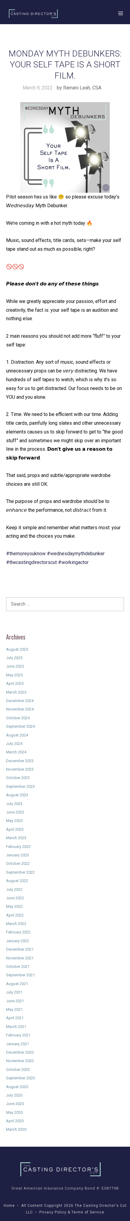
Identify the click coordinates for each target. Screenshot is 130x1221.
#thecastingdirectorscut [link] (31, 562)
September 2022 (20, 872)
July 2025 (14, 658)
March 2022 (16, 923)
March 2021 (16, 1026)
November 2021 (20, 958)
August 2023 (17, 795)
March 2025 (16, 692)
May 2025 (14, 675)
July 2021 (14, 992)
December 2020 (20, 1052)
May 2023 (14, 820)
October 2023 (18, 777)
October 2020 (18, 1069)
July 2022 (14, 889)
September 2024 (20, 726)
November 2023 (20, 769)
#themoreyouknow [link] (26, 553)
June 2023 (15, 812)
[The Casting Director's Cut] (33, 13)
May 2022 (14, 906)
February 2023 (18, 846)
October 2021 (18, 966)
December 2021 (20, 949)
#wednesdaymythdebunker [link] (76, 553)
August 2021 (17, 983)
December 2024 (20, 700)
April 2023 (15, 829)
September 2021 (20, 975)
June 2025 (15, 666)
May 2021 (14, 1009)
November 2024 (20, 709)
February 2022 (18, 932)
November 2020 (20, 1060)
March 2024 (16, 752)
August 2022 (17, 880)
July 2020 (14, 1095)
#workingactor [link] (73, 562)
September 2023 (20, 786)
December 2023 (20, 761)
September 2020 (20, 1078)
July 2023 (14, 803)
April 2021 (15, 1018)
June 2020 (15, 1103)
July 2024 (14, 743)
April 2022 (15, 915)
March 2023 (16, 838)
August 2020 (17, 1086)
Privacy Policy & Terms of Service (71, 1212)
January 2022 (17, 941)
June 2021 (15, 1001)
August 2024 (17, 735)
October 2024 (18, 718)
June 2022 (15, 898)
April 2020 (15, 1121)
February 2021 (18, 1035)
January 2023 (17, 855)
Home (9, 1205)
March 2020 (16, 1129)
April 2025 (15, 683)
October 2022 (18, 863)
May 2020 (14, 1112)
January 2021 (17, 1044)
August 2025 (17, 649)
